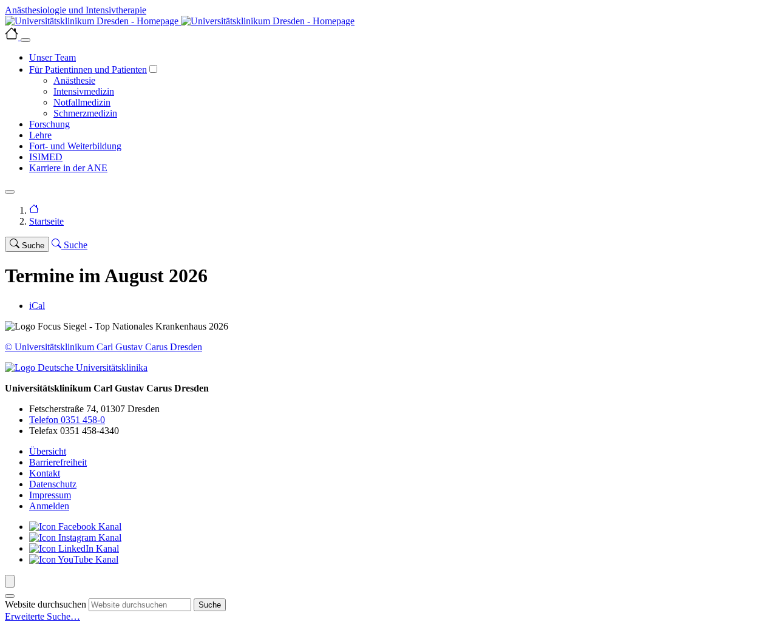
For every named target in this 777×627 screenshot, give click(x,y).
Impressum (50, 495)
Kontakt (44, 473)
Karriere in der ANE (68, 168)
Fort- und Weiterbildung (75, 146)
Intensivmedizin (83, 91)
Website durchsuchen (45, 604)
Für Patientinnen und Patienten (88, 69)
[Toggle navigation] (10, 192)
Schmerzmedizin (85, 113)
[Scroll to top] (10, 581)
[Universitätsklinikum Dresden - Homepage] (388, 21)
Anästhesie (74, 80)
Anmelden (49, 506)
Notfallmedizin (81, 102)
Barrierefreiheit (58, 462)
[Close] (25, 40)
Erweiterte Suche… (42, 616)
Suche (209, 604)
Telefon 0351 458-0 (67, 420)
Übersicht (47, 451)
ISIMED (46, 157)
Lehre (40, 135)
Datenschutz (52, 484)
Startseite (46, 221)
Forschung (49, 124)
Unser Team (52, 57)
